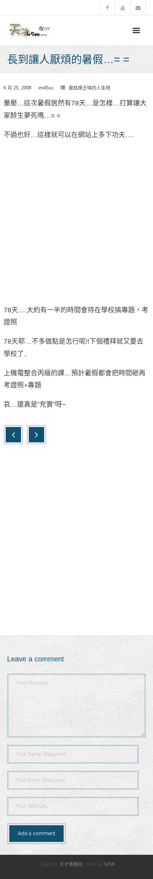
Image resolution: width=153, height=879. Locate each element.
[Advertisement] (76, 224)
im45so (45, 87)
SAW (109, 864)
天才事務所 (71, 864)
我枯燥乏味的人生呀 (89, 87)
